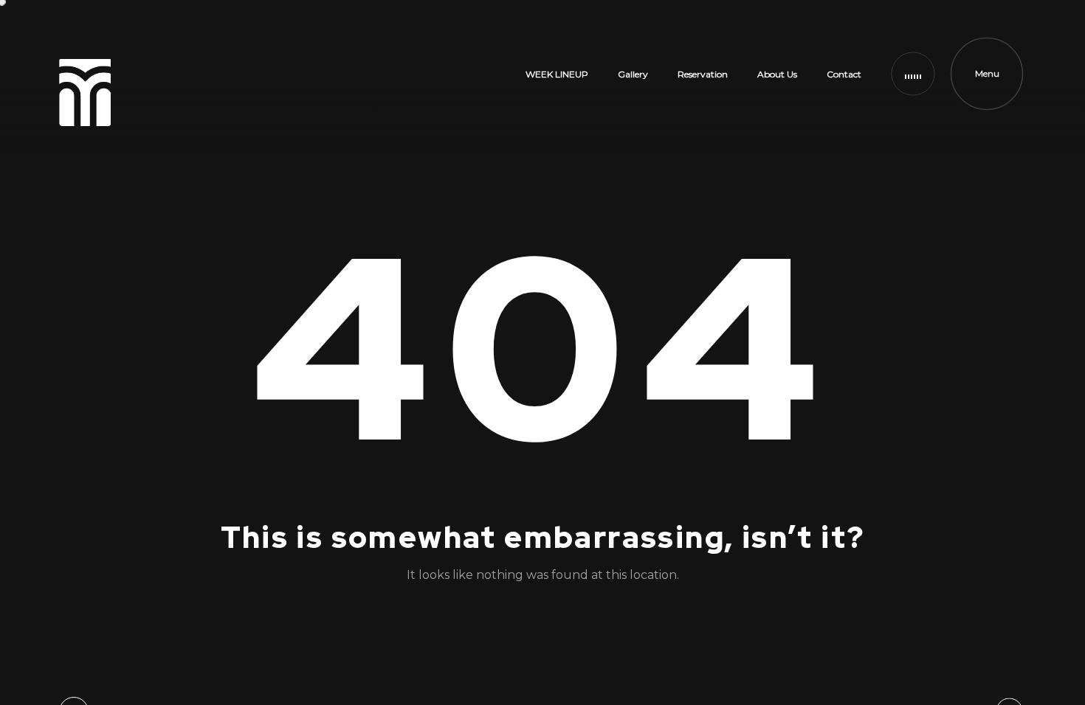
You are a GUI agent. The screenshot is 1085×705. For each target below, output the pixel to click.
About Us (777, 74)
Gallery (633, 74)
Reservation (703, 74)
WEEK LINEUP (557, 74)
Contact (844, 74)
